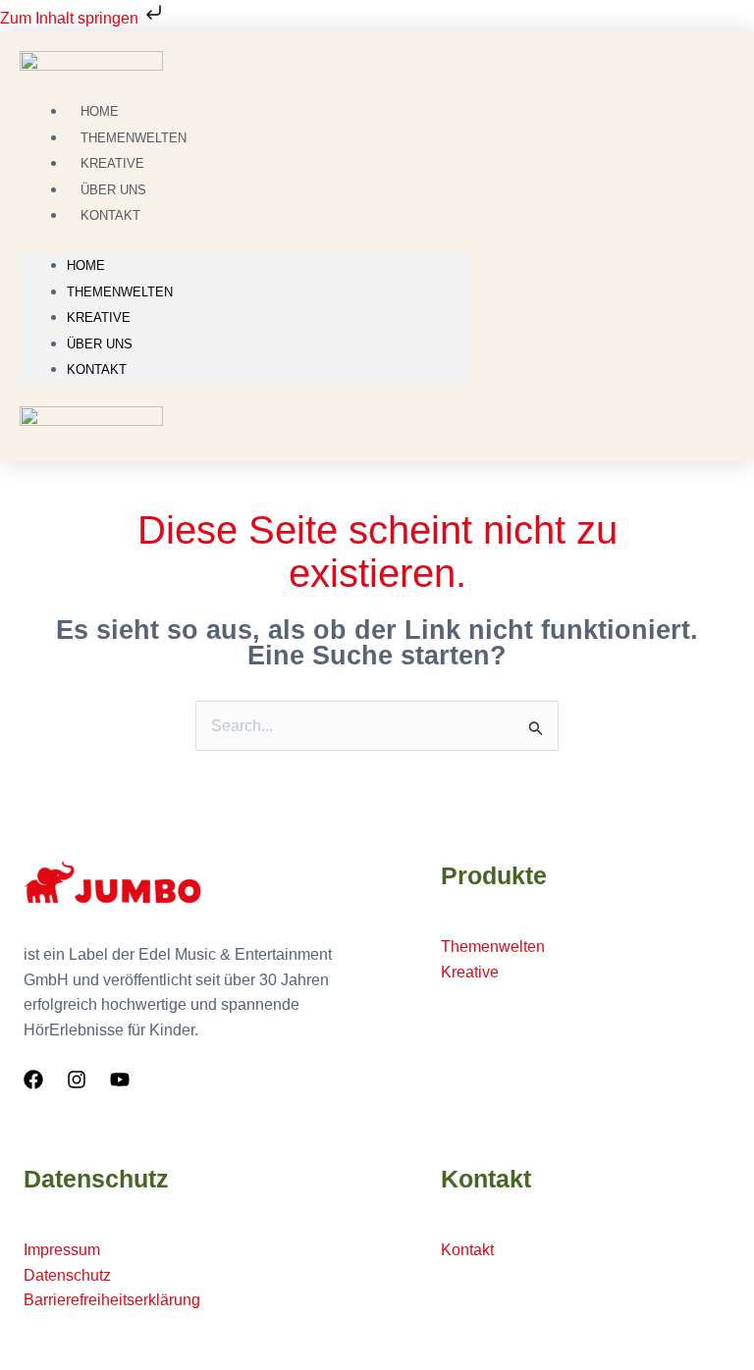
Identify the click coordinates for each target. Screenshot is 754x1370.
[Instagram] (76, 1079)
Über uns (100, 344)
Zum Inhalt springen (71, 18)
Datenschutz (67, 1275)
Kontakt (110, 215)
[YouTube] (120, 1079)
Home (86, 265)
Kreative (99, 317)
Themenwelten (120, 292)
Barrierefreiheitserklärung (112, 1299)
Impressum (62, 1249)
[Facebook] (33, 1079)
